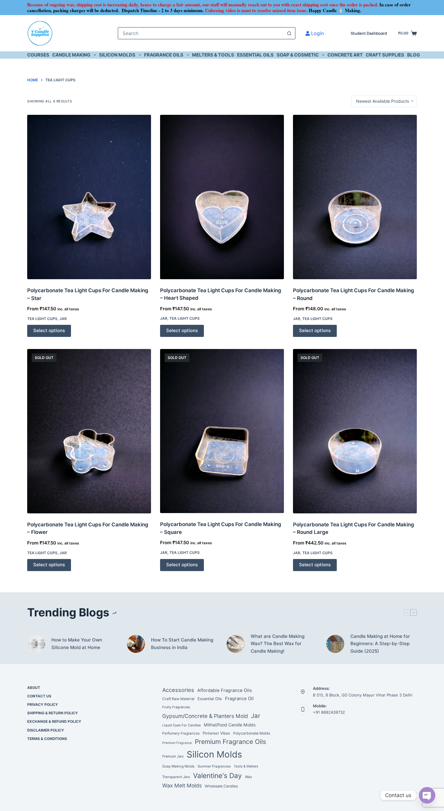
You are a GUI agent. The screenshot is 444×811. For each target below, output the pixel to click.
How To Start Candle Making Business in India (182, 643)
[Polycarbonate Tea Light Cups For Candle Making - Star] (89, 197)
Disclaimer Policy (45, 730)
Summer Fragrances (214, 766)
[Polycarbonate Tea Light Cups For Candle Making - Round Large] (355, 431)
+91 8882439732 (329, 712)
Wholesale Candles (221, 786)
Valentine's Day (217, 775)
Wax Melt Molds (182, 785)
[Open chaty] (427, 795)
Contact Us (39, 696)
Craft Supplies (385, 55)
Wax (248, 777)
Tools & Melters (246, 766)
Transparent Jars (176, 777)
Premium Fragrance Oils (230, 741)
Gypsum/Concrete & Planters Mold (205, 716)
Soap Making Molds (178, 766)
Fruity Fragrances (176, 707)
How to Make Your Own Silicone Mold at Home (76, 643)
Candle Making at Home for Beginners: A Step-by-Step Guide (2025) (380, 643)
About (33, 687)
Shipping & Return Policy (52, 713)
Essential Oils (255, 55)
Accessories (178, 690)
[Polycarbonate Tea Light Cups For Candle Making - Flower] (89, 431)
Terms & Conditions (47, 738)
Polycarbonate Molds (251, 733)
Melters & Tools (213, 55)
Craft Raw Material (178, 698)
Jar (63, 318)
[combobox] (201, 33)
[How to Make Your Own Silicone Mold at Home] (36, 644)
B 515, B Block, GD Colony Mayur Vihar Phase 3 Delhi (362, 695)
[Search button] (289, 33)
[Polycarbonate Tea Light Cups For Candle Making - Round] (355, 197)
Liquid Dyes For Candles (181, 725)
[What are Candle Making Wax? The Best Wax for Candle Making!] (236, 644)
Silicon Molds (117, 55)
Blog (413, 55)
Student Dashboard (369, 33)
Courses (38, 55)
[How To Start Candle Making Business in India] (136, 644)
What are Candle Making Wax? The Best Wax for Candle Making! (277, 643)
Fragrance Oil (239, 698)
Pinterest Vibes (216, 733)
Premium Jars (173, 756)
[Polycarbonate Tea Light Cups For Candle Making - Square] (222, 431)
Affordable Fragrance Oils (224, 690)
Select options (49, 330)
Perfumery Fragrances (181, 733)
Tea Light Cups (42, 318)
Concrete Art (345, 55)
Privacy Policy (42, 704)
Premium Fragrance (177, 743)
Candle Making (71, 55)
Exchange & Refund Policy (54, 721)
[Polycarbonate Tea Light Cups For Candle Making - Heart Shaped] (222, 197)
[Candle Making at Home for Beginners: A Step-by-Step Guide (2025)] (335, 644)
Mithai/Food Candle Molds (230, 724)
